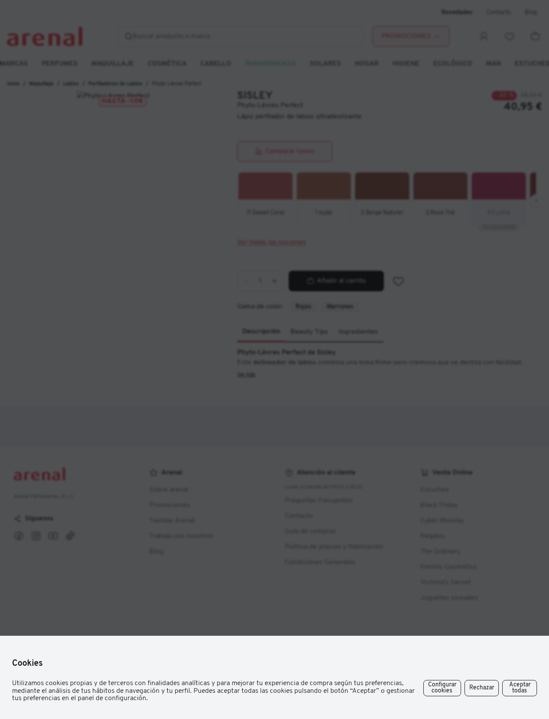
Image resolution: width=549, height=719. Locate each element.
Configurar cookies (442, 688)
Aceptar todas (520, 688)
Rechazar (481, 688)
